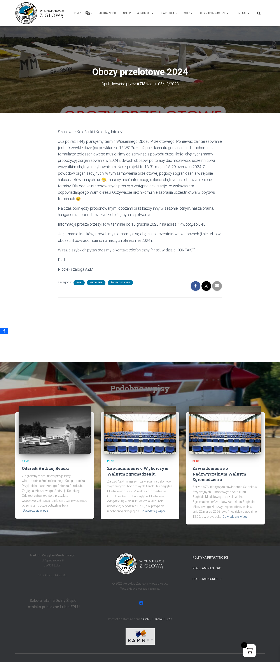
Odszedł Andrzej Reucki (46, 468)
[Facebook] (4, 331)
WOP (187, 13)
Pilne (25, 461)
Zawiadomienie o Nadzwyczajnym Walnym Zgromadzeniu (219, 474)
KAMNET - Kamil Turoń (156, 619)
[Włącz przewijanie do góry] (271, 653)
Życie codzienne (120, 282)
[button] (92, 13)
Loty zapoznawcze (212, 13)
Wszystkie (96, 282)
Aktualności (108, 13)
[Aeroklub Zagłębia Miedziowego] (40, 13)
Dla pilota (167, 13)
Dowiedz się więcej (36, 510)
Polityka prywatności (210, 557)
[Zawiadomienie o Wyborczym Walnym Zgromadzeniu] (140, 429)
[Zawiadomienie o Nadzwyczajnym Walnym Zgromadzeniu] (225, 429)
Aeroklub (144, 13)
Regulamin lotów (206, 568)
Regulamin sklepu (206, 579)
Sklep (127, 13)
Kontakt (241, 13)
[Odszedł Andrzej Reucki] (55, 429)
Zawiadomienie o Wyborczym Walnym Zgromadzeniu (137, 471)
